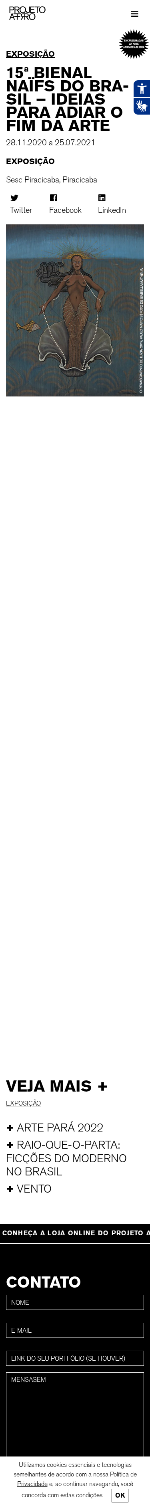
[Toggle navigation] (135, 13)
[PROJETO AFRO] (39, 13)
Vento (29, 1188)
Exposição (30, 54)
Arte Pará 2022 (54, 1127)
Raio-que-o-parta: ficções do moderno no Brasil (66, 1158)
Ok (120, 1495)
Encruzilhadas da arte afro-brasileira (133, 44)
